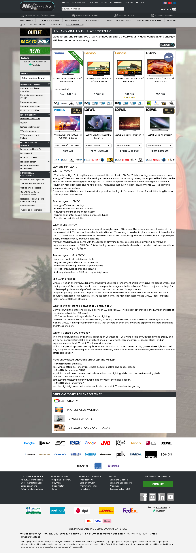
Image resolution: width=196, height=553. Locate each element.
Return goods (79, 3)
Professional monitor (30, 127)
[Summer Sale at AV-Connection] (35, 44)
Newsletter (85, 489)
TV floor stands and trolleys (29, 136)
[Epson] (75, 443)
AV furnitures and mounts (32, 183)
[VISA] (98, 521)
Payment (56, 482)
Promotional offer (88, 485)
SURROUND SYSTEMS (30, 84)
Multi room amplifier (29, 110)
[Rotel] (151, 454)
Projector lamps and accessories (29, 167)
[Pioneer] (105, 454)
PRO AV (171, 20)
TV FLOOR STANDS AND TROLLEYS (88, 428)
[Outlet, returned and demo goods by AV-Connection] (35, 35)
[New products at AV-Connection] (35, 53)
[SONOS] (166, 454)
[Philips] (90, 454)
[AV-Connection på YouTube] (170, 500)
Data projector (27, 153)
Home (66, 3)
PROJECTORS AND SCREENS (29, 144)
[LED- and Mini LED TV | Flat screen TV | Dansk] (170, 3)
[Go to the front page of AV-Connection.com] (63, 2)
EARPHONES (92, 20)
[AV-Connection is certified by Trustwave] (33, 510)
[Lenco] (135, 443)
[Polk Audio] (120, 454)
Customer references (31, 482)
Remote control (27, 205)
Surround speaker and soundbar (30, 89)
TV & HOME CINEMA (48, 20)
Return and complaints (32, 489)
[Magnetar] (29, 454)
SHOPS (112, 476)
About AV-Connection (32, 479)
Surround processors (30, 106)
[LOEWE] (166, 443)
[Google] (90, 443)
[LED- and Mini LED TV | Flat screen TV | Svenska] (174, 3)
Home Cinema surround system (31, 96)
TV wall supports (28, 131)
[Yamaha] (113, 465)
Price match (58, 485)
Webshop (114, 485)
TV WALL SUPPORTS (80, 419)
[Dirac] (45, 443)
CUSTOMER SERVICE (31, 476)
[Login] (137, 2)
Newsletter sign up (158, 476)
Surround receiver (28, 102)
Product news (86, 479)
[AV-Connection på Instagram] (152, 500)
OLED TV (23, 122)
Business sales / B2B (120, 489)
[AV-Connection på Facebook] (143, 500)
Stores (104, 3)
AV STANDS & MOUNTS (149, 20)
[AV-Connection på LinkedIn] (161, 500)
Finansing (93, 3)
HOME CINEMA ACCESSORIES (27, 174)
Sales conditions (29, 485)
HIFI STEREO (26, 20)
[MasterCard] (88, 521)
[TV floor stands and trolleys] (59, 430)
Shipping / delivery (61, 479)
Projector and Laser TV (30, 149)
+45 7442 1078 (138, 533)
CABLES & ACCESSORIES (118, 20)
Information (116, 3)
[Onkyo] (60, 454)
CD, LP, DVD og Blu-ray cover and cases (30, 193)
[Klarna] (107, 521)
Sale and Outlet (87, 482)
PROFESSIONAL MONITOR (83, 410)
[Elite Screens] (60, 443)
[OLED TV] (59, 403)
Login (141, 3)
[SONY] (82, 465)
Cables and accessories (31, 188)
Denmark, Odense (119, 479)
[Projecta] (135, 454)
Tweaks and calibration (31, 210)
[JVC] (105, 443)
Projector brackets (28, 157)
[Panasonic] (75, 454)
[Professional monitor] (59, 412)
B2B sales (129, 3)
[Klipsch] (120, 443)
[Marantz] (45, 454)
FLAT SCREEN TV (28, 115)
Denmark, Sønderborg (121, 482)
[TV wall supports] (59, 421)
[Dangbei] (29, 443)
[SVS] (98, 465)
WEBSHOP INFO (60, 476)
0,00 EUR (166, 9)
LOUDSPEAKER (72, 20)
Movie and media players (32, 179)
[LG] (151, 443)
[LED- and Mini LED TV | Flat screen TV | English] (165, 3)
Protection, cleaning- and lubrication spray (32, 200)
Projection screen (28, 162)
